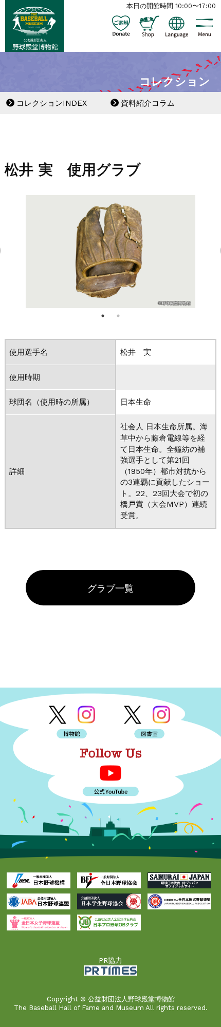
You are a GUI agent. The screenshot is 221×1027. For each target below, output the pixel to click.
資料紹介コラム (148, 103)
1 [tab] (103, 316)
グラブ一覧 (110, 588)
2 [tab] (118, 316)
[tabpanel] (111, 251)
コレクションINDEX (51, 103)
